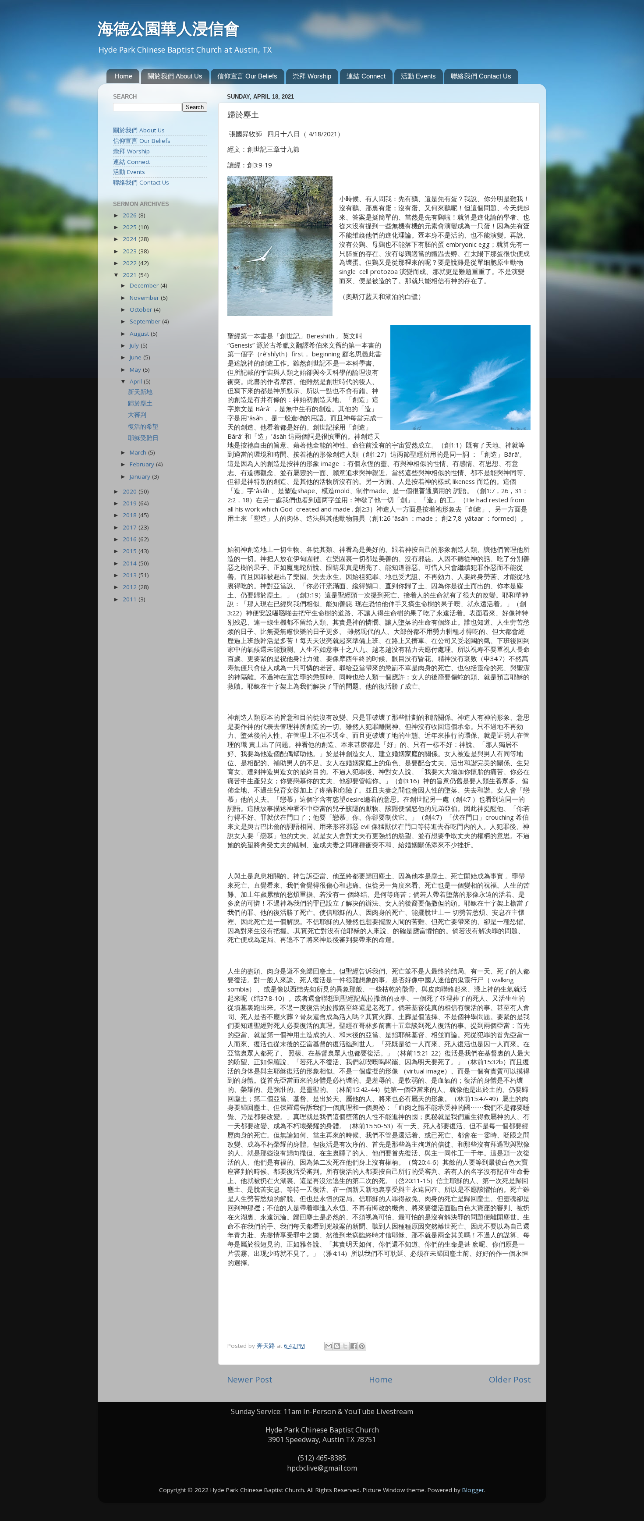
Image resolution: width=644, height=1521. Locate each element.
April (137, 381)
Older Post (510, 1379)
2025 (130, 227)
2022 (130, 263)
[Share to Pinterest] (361, 1346)
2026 (130, 215)
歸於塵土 (140, 403)
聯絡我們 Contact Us (481, 76)
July (135, 345)
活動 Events (418, 76)
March (139, 452)
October (142, 309)
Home (123, 76)
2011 (130, 599)
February (143, 464)
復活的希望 (143, 426)
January (141, 476)
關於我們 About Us (175, 76)
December (145, 285)
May (136, 369)
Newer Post (249, 1379)
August (140, 334)
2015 (130, 551)
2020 (130, 491)
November (145, 298)
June (136, 357)
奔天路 (267, 1346)
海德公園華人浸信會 (169, 28)
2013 (130, 575)
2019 (130, 503)
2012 (130, 587)
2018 (130, 515)
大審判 (137, 415)
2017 (130, 527)
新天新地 (140, 392)
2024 (130, 239)
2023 (130, 251)
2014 (130, 563)
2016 (130, 539)
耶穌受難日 (143, 438)
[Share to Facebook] (353, 1346)
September (146, 321)
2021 (130, 275)
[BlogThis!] (337, 1346)
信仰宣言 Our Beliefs (247, 76)
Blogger (473, 1490)
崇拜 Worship (312, 76)
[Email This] (328, 1346)
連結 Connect (366, 76)
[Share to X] (345, 1346)
